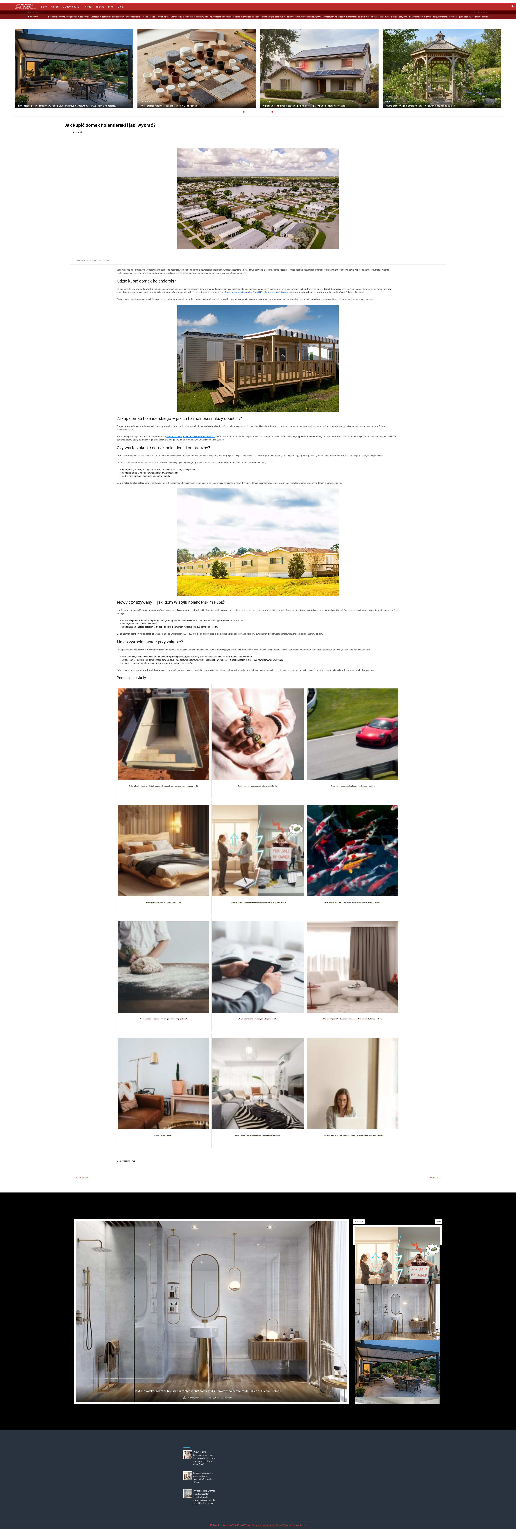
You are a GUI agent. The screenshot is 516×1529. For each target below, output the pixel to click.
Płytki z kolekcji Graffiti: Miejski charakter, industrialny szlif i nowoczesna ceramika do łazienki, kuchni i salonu (242, 17)
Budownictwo (71, 6)
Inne (111, 6)
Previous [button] (358, 1221)
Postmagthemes (298, 1525)
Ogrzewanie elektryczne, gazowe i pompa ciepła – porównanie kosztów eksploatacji (304, 105)
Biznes (100, 6)
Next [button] (438, 1221)
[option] (82, 16)
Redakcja (192, 1398)
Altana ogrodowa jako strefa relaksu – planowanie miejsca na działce (420, 105)
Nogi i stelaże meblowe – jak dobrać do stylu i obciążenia (169, 105)
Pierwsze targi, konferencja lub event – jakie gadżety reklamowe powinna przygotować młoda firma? (82, 17)
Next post (435, 1177)
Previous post (83, 1177)
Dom (44, 6)
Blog (120, 6)
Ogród (55, 6)
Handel (87, 6)
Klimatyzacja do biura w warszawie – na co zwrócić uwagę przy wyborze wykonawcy (422, 17)
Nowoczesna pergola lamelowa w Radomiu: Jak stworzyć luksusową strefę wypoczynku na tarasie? (337, 17)
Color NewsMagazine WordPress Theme (270, 1525)
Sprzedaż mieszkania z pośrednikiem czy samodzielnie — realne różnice (160, 17)
